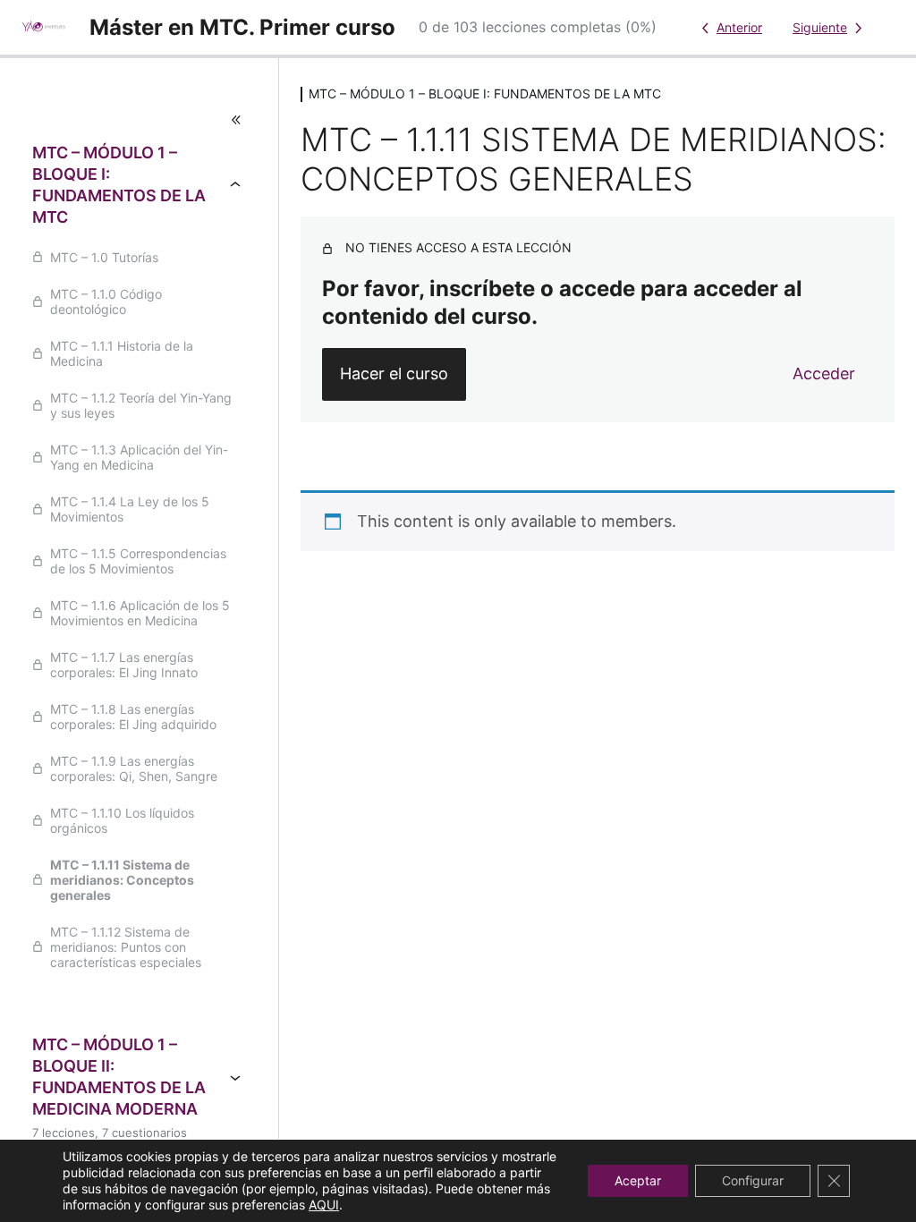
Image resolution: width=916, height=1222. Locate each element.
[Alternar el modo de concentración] (139, 120)
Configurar (753, 1180)
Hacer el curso (394, 373)
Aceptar (638, 1180)
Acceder (824, 373)
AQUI (324, 1204)
